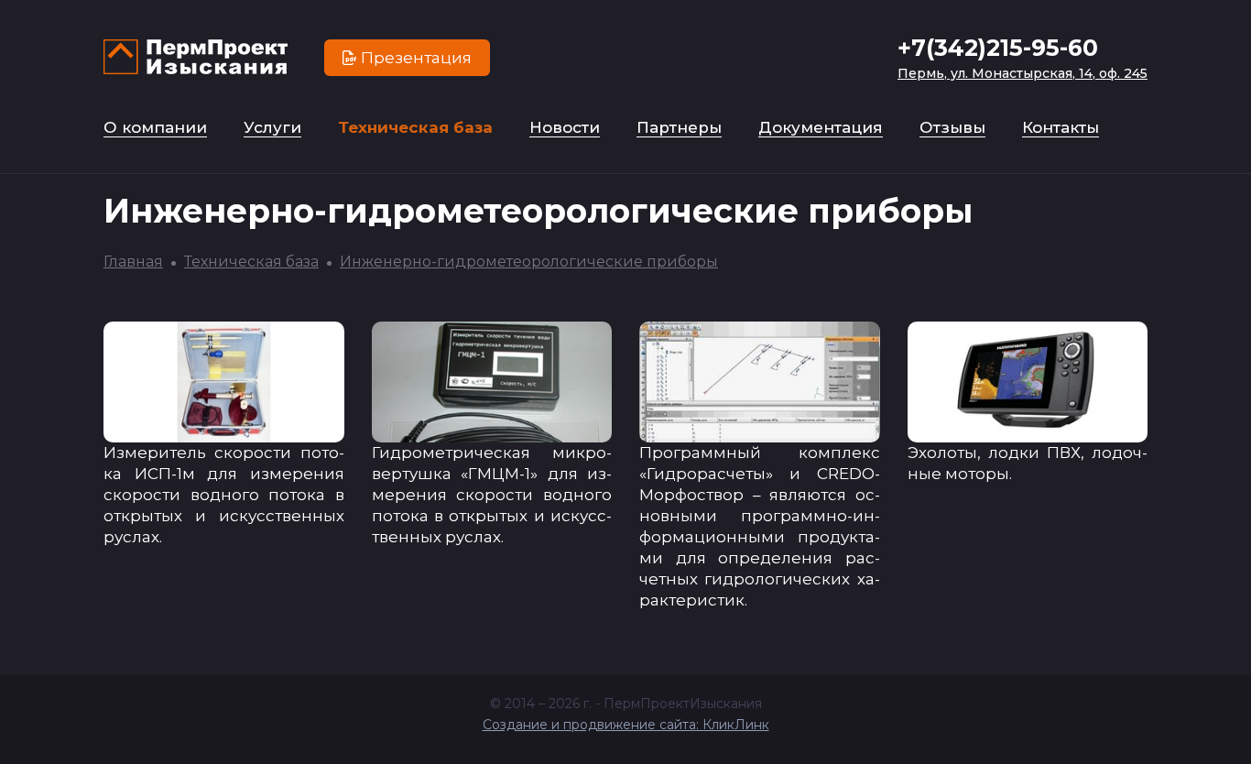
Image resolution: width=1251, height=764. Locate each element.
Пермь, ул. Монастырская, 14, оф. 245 (1022, 73)
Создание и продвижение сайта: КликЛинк (626, 724)
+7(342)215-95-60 (997, 47)
